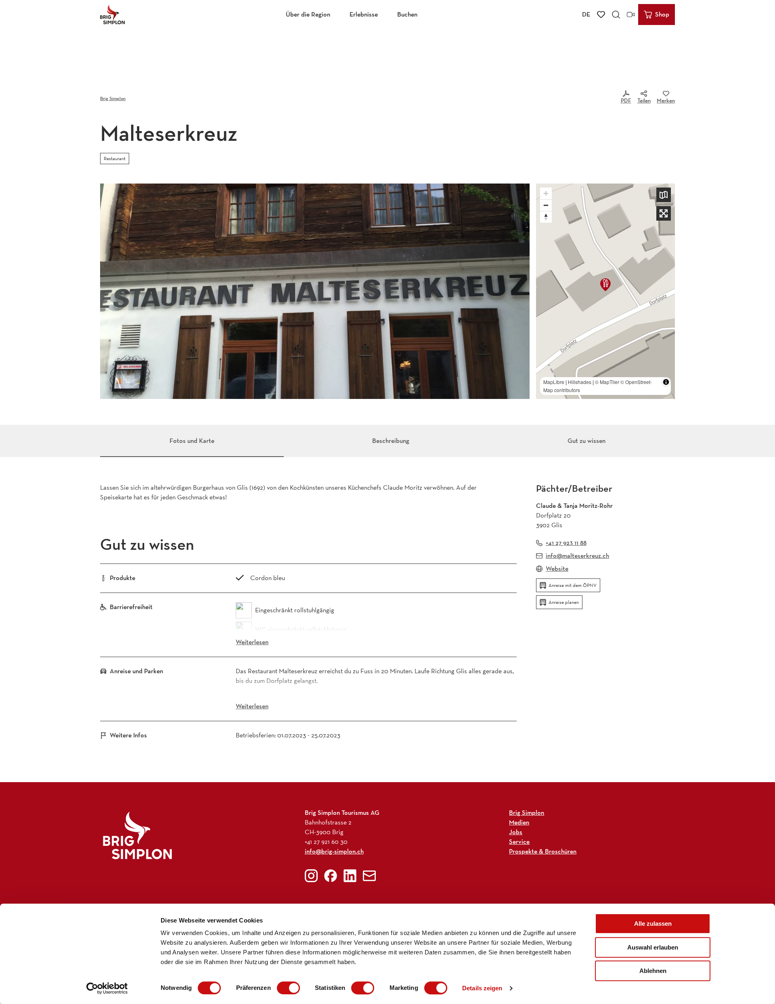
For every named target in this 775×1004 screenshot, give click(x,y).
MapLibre (553, 381)
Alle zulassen (653, 923)
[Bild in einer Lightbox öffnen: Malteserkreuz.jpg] (315, 291)
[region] (605, 291)
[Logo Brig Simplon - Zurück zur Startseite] (112, 14)
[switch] (288, 987)
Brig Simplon (113, 98)
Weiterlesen (252, 642)
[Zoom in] (546, 193)
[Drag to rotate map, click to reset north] (546, 217)
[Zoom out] (546, 205)
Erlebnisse (364, 14)
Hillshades (579, 381)
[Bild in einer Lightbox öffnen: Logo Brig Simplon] (137, 835)
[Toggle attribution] (666, 382)
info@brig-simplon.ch (334, 851)
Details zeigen (482, 988)
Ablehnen (652, 970)
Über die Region (308, 14)
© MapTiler (607, 381)
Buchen (407, 14)
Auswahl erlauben (652, 947)
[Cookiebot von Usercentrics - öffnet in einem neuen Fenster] (107, 988)
